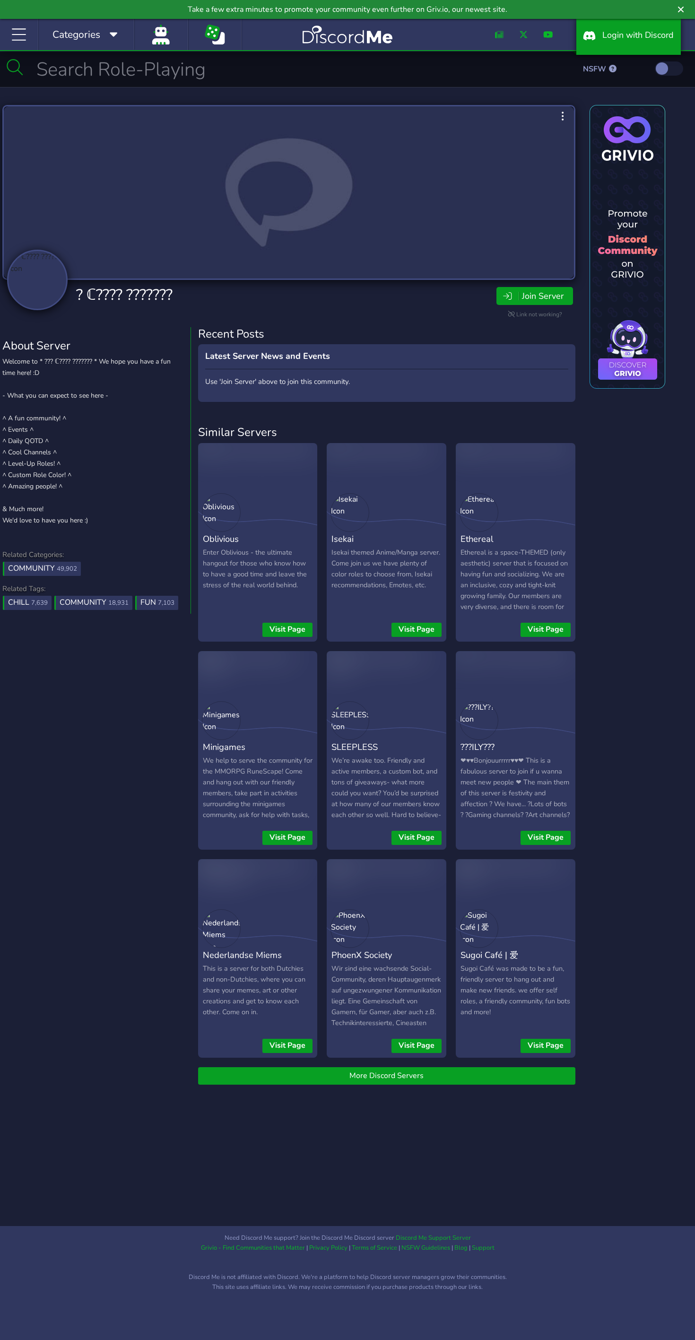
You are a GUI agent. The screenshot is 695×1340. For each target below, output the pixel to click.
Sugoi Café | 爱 (489, 955)
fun (157, 602)
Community (42, 568)
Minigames (224, 747)
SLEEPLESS (354, 747)
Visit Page (287, 629)
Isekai (342, 539)
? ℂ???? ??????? (124, 295)
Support (483, 1248)
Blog (461, 1248)
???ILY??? (477, 747)
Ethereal (476, 539)
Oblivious (221, 539)
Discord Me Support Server (433, 1238)
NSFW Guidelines (425, 1248)
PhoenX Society (361, 955)
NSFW (595, 69)
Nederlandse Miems (242, 955)
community (94, 602)
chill (28, 602)
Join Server (543, 296)
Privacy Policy (328, 1248)
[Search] (14, 67)
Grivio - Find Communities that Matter (253, 1248)
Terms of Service (374, 1248)
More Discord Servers (386, 1075)
